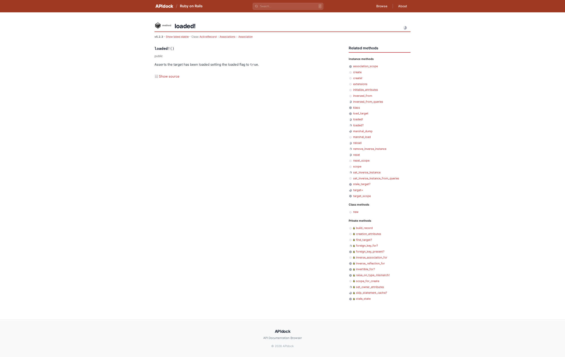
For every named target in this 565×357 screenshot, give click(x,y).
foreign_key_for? (367, 245)
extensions (360, 84)
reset (356, 154)
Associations (227, 36)
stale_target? (361, 184)
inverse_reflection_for (370, 263)
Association (245, 36)
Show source (169, 76)
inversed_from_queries (368, 101)
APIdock (164, 6)
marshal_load (362, 137)
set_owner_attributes (370, 287)
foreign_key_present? (370, 251)
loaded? (358, 125)
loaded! (358, 119)
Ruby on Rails (191, 6)
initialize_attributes (365, 89)
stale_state (363, 298)
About (402, 6)
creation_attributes (368, 234)
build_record (364, 228)
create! (357, 78)
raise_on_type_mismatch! (373, 275)
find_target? (364, 240)
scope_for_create (367, 281)
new (355, 212)
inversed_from (362, 95)
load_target (360, 113)
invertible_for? (365, 269)
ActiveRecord (208, 36)
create (357, 72)
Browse (381, 6)
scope (357, 166)
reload (357, 143)
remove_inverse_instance (369, 149)
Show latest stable (177, 36)
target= (358, 190)
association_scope (365, 66)
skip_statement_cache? (371, 292)
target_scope (362, 196)
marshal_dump (363, 131)
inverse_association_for (371, 257)
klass (356, 107)
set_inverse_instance (366, 172)
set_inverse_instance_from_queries (376, 178)
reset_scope (361, 160)
